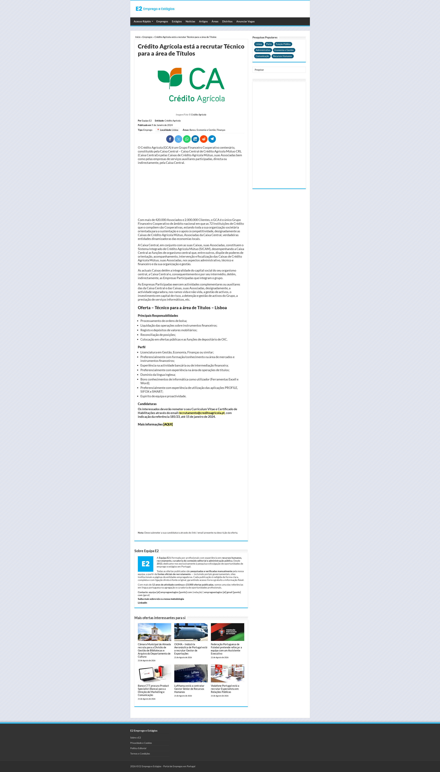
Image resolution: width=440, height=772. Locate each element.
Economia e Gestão (206, 130)
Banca (193, 130)
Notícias (190, 21)
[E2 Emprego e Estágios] (155, 8)
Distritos (227, 21)
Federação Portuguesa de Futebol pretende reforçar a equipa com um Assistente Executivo (226, 649)
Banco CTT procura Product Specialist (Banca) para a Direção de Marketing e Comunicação (153, 690)
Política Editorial (138, 748)
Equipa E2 (147, 120)
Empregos (162, 21)
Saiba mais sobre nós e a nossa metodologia (161, 598)
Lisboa (175, 130)
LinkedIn (142, 602)
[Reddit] (203, 139)
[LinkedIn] (195, 139)
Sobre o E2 (135, 737)
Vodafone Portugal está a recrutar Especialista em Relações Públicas (225, 688)
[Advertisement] (191, 191)
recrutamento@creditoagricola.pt (202, 413)
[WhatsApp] (187, 139)
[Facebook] (170, 139)
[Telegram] (212, 139)
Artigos (203, 21)
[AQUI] (168, 424)
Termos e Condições (140, 753)
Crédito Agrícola (198, 114)
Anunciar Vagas (245, 21)
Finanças (221, 130)
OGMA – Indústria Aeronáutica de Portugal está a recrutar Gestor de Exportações (190, 649)
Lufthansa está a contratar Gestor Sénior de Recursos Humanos (189, 688)
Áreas (215, 21)
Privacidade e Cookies (141, 743)
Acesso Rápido (142, 21)
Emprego (147, 130)
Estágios (177, 21)
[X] (178, 139)
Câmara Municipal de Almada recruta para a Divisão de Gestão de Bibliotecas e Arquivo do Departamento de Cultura (154, 650)
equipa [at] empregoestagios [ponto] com (170, 592)
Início (137, 37)
